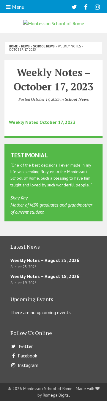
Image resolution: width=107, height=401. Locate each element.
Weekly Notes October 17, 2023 (42, 122)
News (25, 46)
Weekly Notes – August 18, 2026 (44, 276)
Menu (17, 7)
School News (44, 46)
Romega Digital (56, 395)
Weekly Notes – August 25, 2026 (44, 260)
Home (13, 46)
